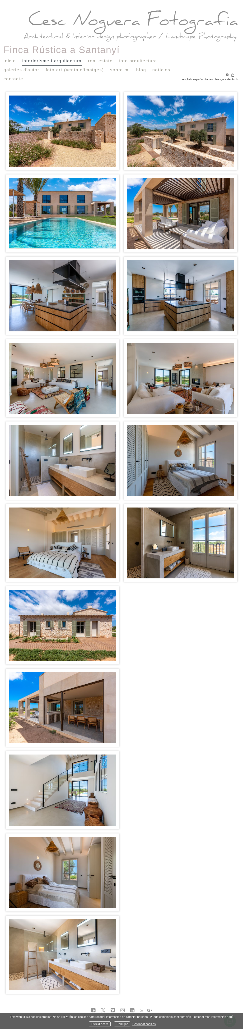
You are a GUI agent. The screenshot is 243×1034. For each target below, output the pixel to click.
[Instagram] (122, 1011)
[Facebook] (93, 1011)
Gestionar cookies (144, 1023)
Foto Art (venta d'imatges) (75, 70)
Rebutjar (122, 1023)
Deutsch (232, 79)
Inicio (10, 61)
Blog (141, 70)
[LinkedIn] (132, 1011)
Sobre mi (120, 70)
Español (198, 79)
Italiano (209, 79)
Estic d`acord (99, 1023)
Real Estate (100, 61)
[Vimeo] (113, 1011)
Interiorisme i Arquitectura (52, 61)
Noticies (161, 70)
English (187, 79)
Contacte (13, 79)
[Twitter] (103, 1011)
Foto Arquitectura (138, 61)
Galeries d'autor (21, 70)
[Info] (227, 75)
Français (220, 79)
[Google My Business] (149, 1011)
